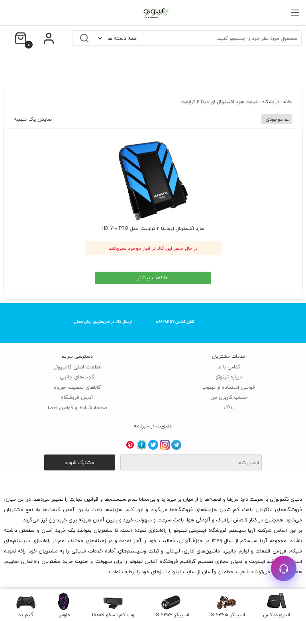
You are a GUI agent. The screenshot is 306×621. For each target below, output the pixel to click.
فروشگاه (270, 102)
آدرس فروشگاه (77, 397)
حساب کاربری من (228, 397)
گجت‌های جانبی (77, 376)
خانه (287, 102)
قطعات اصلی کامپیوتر (77, 366)
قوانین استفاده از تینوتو (228, 387)
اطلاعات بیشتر (153, 277)
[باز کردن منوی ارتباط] (283, 568)
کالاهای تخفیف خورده (77, 387)
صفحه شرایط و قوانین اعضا (77, 407)
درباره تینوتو (229, 376)
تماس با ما (229, 366)
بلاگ (228, 407)
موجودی (274, 119)
